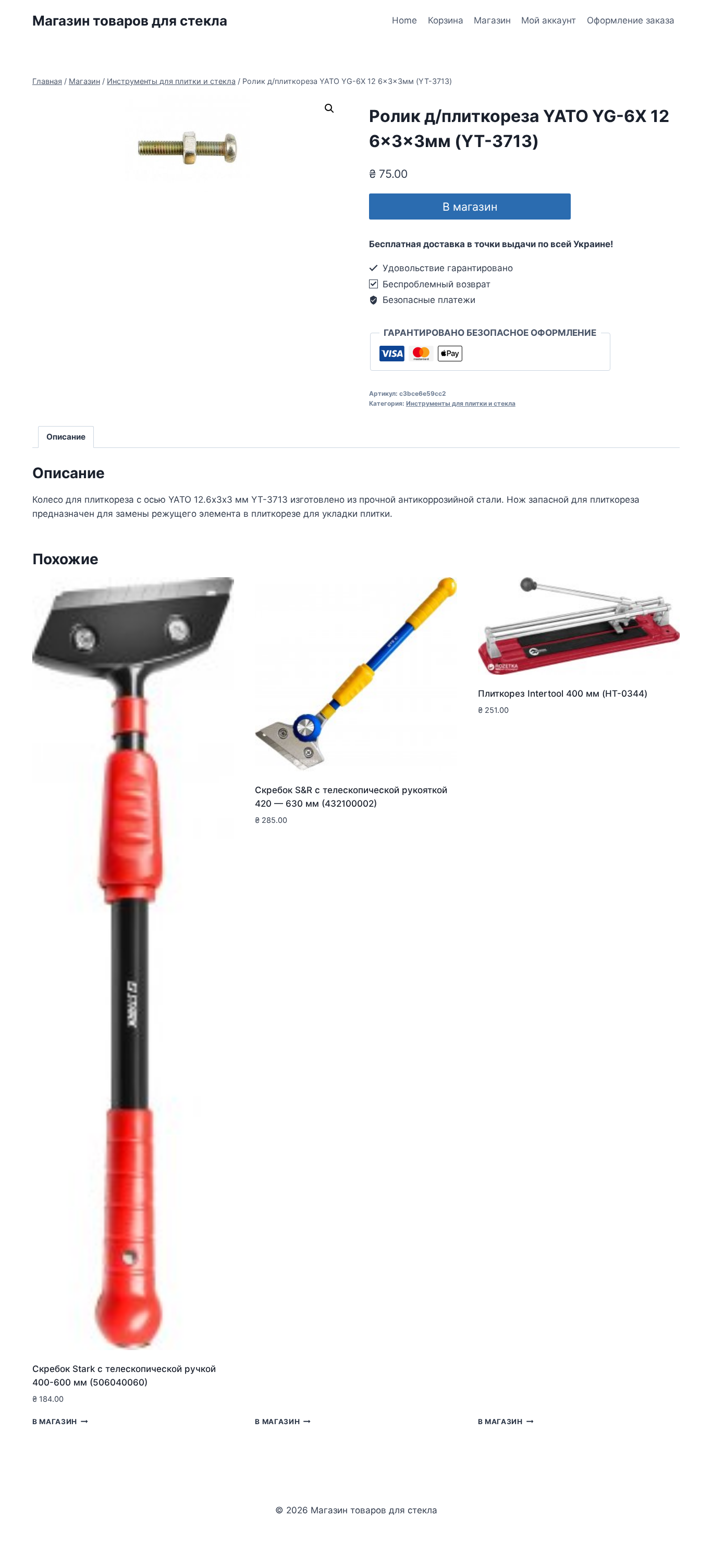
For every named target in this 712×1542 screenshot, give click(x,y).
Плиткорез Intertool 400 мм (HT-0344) (562, 693)
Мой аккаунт (548, 20)
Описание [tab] (65, 437)
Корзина (445, 20)
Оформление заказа (630, 20)
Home (404, 20)
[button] (329, 108)
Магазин (492, 20)
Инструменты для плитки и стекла (460, 403)
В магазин (470, 206)
